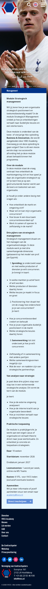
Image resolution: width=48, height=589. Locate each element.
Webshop (5, 549)
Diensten (5, 516)
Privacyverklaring (9, 552)
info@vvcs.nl (19, 579)
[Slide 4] (22, 86)
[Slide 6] (30, 86)
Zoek (33, 15)
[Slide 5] (26, 86)
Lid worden (6, 526)
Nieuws (4, 522)
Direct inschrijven (17, 501)
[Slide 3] (17, 86)
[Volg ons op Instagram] (15, 559)
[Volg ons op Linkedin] (21, 559)
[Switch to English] (35, 4)
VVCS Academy (8, 519)
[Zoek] (29, 5)
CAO (3, 529)
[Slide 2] (13, 86)
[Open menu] (43, 4)
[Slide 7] (34, 86)
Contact (5, 536)
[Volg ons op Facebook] (4, 559)
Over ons (5, 533)
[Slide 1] (9, 86)
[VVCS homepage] (9, 8)
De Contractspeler (9, 546)
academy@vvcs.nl (15, 494)
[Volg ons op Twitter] (9, 559)
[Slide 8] (38, 86)
